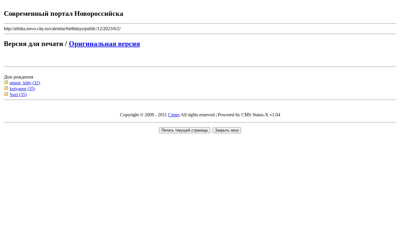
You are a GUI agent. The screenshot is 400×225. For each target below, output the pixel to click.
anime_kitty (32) (25, 82)
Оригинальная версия (104, 43)
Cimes (174, 114)
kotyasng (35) (22, 88)
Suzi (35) (18, 94)
